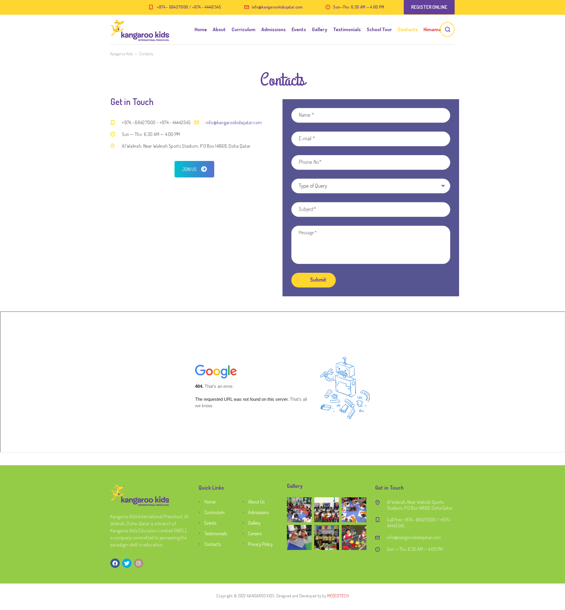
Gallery (319, 29)
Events (299, 29)
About (219, 29)
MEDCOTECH (338, 595)
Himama (432, 29)
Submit (317, 279)
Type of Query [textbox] (313, 185)
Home (201, 29)
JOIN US (189, 169)
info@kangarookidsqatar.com (277, 6)
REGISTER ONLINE (429, 7)
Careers (255, 533)
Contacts (408, 29)
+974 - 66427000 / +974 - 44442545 (189, 6)
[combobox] (370, 186)
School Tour (379, 29)
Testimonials (347, 29)
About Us (256, 502)
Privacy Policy (260, 544)
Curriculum (243, 29)
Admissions (273, 29)
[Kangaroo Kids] (139, 29)
